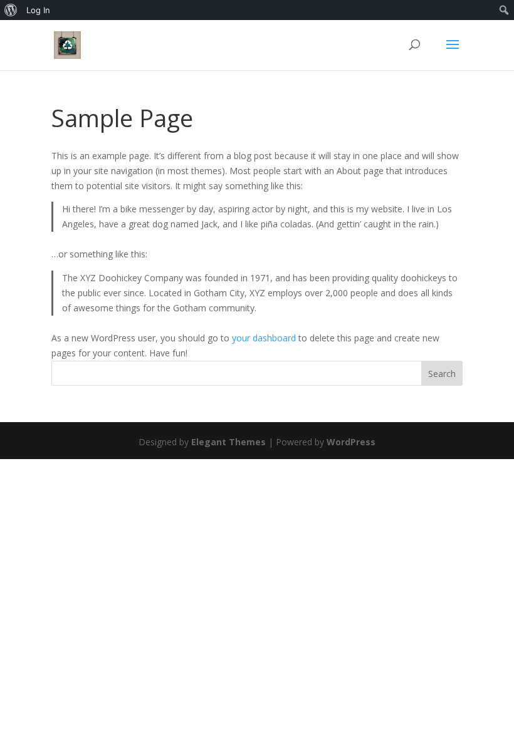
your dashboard (264, 338)
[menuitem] (11, 10)
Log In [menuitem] (38, 10)
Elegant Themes (228, 442)
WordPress (351, 442)
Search (442, 374)
